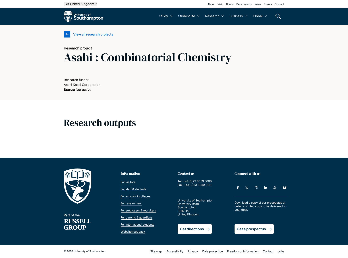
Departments (244, 4)
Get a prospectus (251, 229)
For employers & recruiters (138, 210)
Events (268, 4)
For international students (137, 224)
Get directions (192, 229)
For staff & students (133, 189)
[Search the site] (277, 16)
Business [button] (236, 16)
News (257, 4)
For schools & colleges (135, 196)
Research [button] (212, 16)
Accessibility (174, 251)
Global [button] (257, 16)
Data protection (212, 251)
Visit (220, 4)
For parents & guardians (136, 217)
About (211, 4)
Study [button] (163, 16)
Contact (279, 4)
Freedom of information (242, 251)
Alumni (229, 4)
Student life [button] (186, 16)
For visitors (128, 182)
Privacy (193, 251)
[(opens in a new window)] (238, 188)
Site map (156, 251)
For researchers (131, 203)
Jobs (281, 251)
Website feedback (133, 231)
